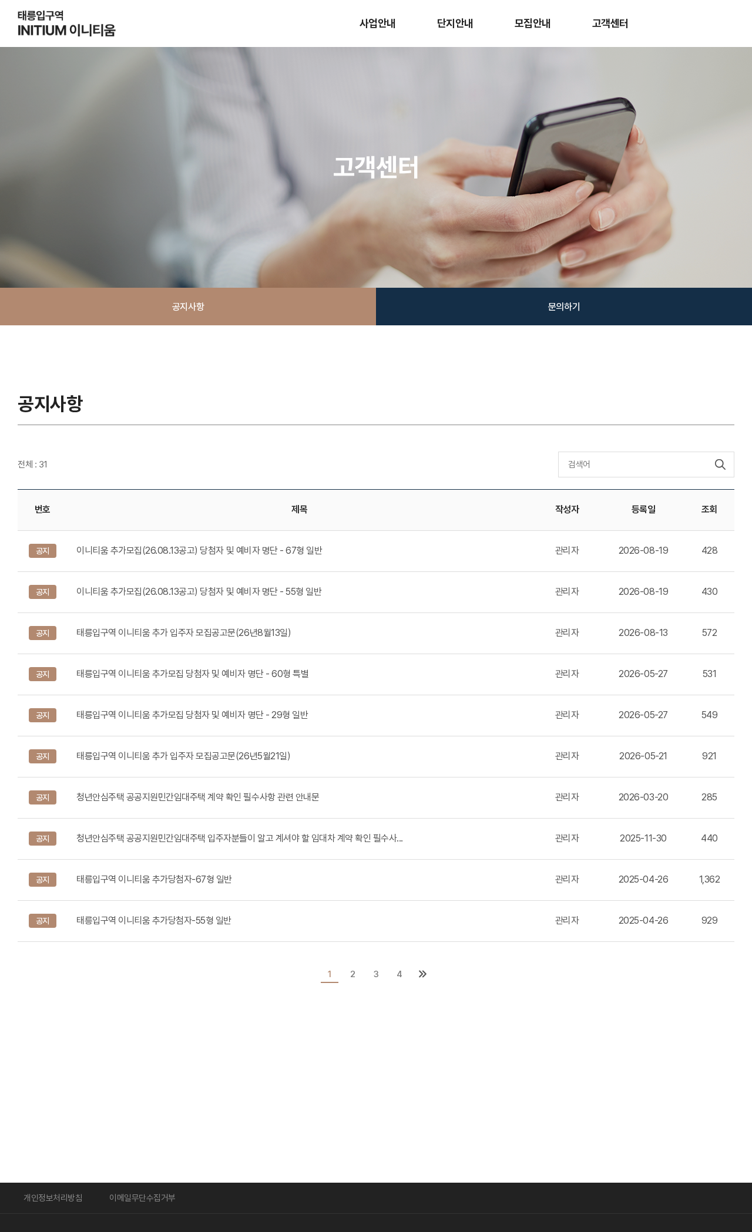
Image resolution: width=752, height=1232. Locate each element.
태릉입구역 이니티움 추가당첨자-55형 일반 (153, 920)
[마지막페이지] (422, 974)
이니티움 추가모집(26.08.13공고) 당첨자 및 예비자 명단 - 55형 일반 (198, 591)
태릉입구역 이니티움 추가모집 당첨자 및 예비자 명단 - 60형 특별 (192, 673)
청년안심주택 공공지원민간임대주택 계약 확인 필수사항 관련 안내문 (197, 797)
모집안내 (533, 23)
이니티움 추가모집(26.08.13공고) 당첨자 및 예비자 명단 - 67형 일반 (199, 550)
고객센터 (610, 23)
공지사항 (188, 306)
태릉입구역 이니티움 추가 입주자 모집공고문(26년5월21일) (183, 756)
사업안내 (378, 23)
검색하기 (720, 464)
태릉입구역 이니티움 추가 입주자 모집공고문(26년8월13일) (183, 632)
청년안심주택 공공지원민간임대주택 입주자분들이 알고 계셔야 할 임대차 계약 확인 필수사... (239, 838)
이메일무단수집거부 (142, 1198)
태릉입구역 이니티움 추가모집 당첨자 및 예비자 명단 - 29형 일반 (192, 715)
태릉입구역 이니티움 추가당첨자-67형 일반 (154, 879)
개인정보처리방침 (53, 1198)
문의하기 (564, 306)
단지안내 (455, 23)
